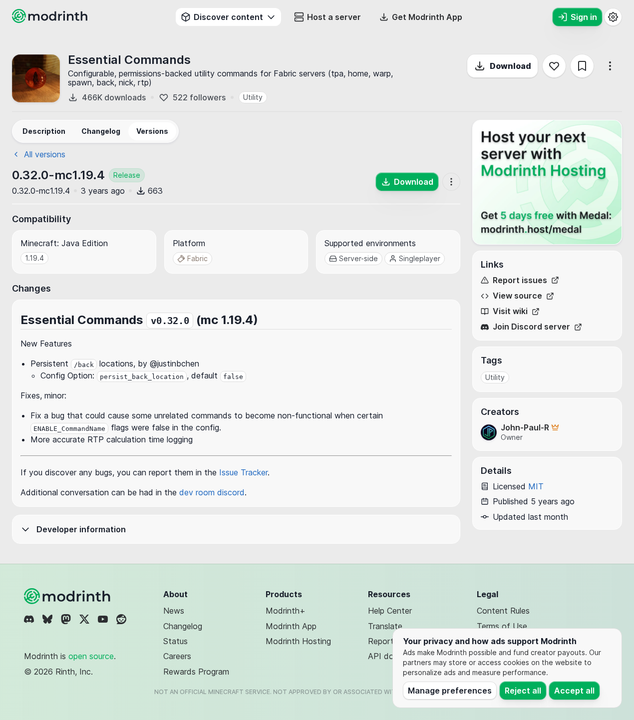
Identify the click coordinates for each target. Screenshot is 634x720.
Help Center (390, 610)
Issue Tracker (243, 472)
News (173, 610)
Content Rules (503, 610)
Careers (177, 656)
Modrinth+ (286, 610)
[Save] (582, 66)
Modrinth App (291, 626)
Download (510, 66)
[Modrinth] (68, 596)
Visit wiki (510, 311)
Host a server (334, 17)
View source (517, 296)
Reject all (523, 691)
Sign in (584, 17)
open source (91, 656)
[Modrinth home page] (51, 20)
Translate (385, 626)
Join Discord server (531, 327)
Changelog (182, 626)
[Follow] (554, 66)
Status (175, 641)
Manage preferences (450, 691)
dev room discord (212, 492)
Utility (253, 97)
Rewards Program (196, 671)
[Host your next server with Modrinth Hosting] (547, 182)
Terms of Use (502, 626)
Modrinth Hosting (298, 641)
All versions (44, 154)
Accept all (574, 691)
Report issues (520, 280)
